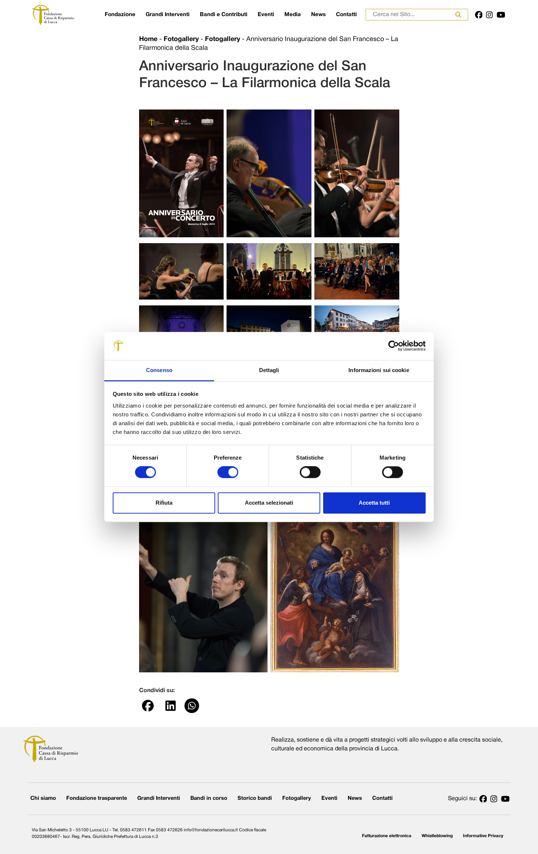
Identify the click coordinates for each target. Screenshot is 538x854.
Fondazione (120, 14)
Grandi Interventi (168, 14)
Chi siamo (43, 798)
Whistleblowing (437, 836)
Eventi (266, 14)
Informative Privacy (483, 836)
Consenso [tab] (159, 370)
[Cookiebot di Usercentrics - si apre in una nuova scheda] (394, 346)
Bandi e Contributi (223, 14)
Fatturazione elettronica (386, 836)
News (318, 14)
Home (148, 39)
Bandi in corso (208, 798)
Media (292, 14)
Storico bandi (255, 798)
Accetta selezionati (269, 503)
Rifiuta (164, 503)
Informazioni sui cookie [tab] (378, 370)
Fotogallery (181, 39)
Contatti (346, 14)
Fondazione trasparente (96, 798)
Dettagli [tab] (269, 370)
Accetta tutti (374, 503)
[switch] (227, 472)
